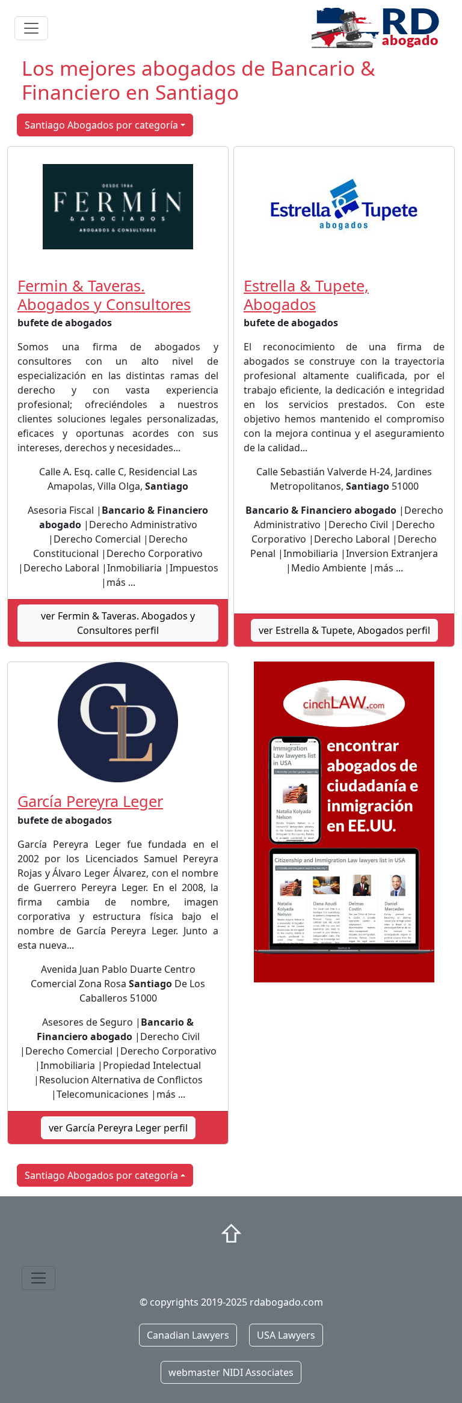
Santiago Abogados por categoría (101, 125)
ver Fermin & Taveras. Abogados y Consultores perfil (118, 623)
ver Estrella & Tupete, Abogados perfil (344, 630)
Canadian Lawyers (188, 1335)
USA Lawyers (286, 1335)
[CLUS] (344, 822)
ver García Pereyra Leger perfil (118, 1127)
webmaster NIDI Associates (231, 1372)
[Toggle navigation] (31, 28)
